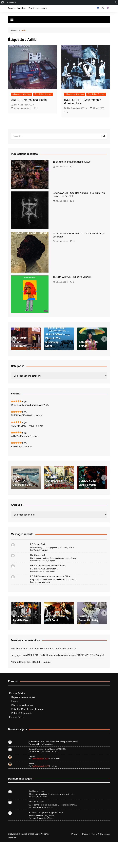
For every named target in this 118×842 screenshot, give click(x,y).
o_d (34, 582)
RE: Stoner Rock (37, 544)
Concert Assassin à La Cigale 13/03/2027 (47, 749)
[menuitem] (2, 2)
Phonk (31, 764)
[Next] (104, 339)
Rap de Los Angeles (43, 94)
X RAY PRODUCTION (40, 751)
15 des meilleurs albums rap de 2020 (72, 162)
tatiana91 (35, 744)
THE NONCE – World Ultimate (26, 415)
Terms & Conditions (101, 834)
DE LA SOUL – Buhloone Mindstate (58, 648)
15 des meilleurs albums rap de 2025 (30, 405)
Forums (11, 8)
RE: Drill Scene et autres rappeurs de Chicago (51, 576)
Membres (21, 8)
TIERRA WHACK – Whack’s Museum (72, 277)
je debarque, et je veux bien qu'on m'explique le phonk (53, 741)
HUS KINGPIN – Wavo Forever (27, 426)
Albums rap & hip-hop (22, 94)
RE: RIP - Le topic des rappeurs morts (47, 565)
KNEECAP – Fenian (21, 446)
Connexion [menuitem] (11, 2)
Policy (85, 834)
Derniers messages (37, 8)
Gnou (35, 550)
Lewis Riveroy (38, 561)
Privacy (75, 834)
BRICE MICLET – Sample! (90, 655)
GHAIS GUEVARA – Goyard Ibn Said (22, 481)
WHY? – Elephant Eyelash (24, 436)
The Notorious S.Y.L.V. (24, 105)
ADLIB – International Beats (29, 99)
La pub (31, 756)
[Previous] (14, 339)
